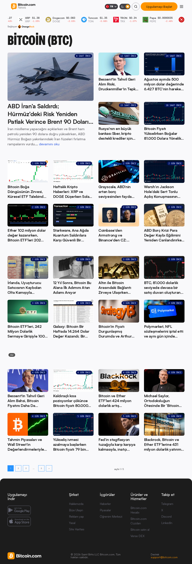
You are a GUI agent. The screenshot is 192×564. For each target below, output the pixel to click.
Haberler (105, 504)
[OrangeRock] (26, 26)
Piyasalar (105, 510)
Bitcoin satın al (139, 529)
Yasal (72, 523)
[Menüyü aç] (181, 7)
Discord (166, 516)
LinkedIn (166, 523)
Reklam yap (76, 516)
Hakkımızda (76, 504)
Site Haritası (76, 529)
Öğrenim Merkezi (111, 516)
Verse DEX (137, 536)
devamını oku (49, 144)
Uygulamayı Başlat (159, 6)
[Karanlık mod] (124, 6)
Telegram (167, 504)
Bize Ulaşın (76, 510)
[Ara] (136, 6)
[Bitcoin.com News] (23, 6)
